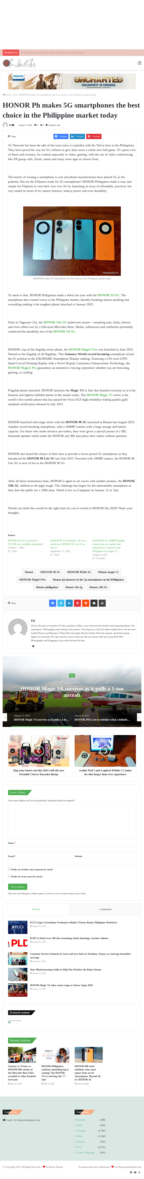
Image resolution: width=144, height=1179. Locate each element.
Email (12, 856)
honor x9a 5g (74, 587)
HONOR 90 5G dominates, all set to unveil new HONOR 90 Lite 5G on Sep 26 (68, 544)
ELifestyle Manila (54, 1167)
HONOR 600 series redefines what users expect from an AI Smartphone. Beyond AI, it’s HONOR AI (88, 1073)
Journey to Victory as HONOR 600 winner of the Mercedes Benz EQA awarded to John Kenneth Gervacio (22, 1073)
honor (29, 572)
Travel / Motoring (86, 1152)
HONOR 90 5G (51, 572)
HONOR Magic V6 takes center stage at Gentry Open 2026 (48, 52)
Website (78, 856)
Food (79, 1125)
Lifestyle (81, 1130)
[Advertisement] (72, 24)
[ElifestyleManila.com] (19, 63)
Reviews (81, 1141)
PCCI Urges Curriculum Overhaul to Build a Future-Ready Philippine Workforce (73, 922)
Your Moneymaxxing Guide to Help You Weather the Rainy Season (65, 969)
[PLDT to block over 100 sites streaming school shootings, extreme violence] (17, 943)
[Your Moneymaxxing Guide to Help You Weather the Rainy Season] (17, 974)
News (79, 1136)
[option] (53, 717)
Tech (15, 94)
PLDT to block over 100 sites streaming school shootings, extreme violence (69, 938)
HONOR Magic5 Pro (33, 579)
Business (81, 1120)
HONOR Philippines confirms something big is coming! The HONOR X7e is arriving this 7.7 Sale (55, 1073)
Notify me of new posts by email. (26, 876)
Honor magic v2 (108, 572)
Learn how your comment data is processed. (65, 893)
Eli (10, 125)
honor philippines (47, 587)
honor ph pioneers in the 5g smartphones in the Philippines (89, 579)
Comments (106, 909)
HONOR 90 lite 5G (79, 572)
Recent (36, 909)
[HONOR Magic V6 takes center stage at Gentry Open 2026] (17, 990)
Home (8, 94)
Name (12, 843)
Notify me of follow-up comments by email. (32, 869)
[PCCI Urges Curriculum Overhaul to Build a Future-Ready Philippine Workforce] (17, 927)
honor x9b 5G (99, 587)
